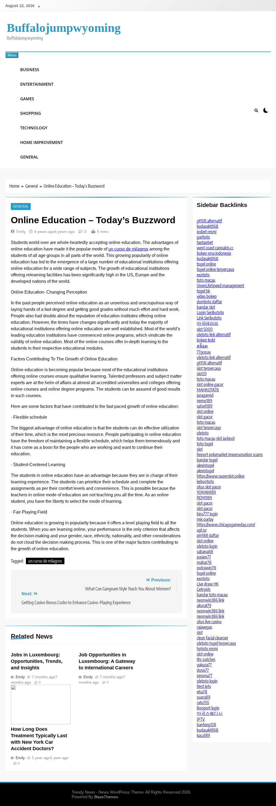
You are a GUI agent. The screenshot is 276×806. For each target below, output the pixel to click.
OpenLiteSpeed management (220, 285)
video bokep (207, 296)
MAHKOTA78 (208, 389)
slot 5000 (205, 329)
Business (29, 69)
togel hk (203, 291)
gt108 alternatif (209, 220)
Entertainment (36, 84)
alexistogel (205, 465)
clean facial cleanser (212, 637)
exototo (203, 274)
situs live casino (209, 621)
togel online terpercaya (215, 269)
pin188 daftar (208, 535)
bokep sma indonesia (214, 253)
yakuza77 (204, 664)
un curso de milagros (128, 249)
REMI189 (204, 497)
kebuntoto (205, 481)
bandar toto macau (212, 594)
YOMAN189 (206, 492)
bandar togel (207, 460)
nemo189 (204, 400)
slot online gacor (210, 384)
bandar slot (206, 307)
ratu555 (203, 702)
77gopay (204, 352)
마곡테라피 (207, 323)
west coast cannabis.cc (215, 247)
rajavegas (204, 627)
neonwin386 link (210, 600)
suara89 (203, 697)
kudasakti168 (207, 226)
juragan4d (205, 395)
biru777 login (207, 513)
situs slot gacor (209, 487)
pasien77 (204, 557)
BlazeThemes (106, 797)
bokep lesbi (206, 340)
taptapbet (205, 242)
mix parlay (205, 519)
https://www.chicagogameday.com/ (226, 524)
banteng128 (206, 724)
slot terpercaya (209, 368)
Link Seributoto (209, 318)
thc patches (206, 659)
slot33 (201, 373)
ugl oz (201, 530)
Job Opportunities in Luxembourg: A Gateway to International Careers (107, 661)
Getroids (204, 589)
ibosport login (208, 708)
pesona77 (204, 675)
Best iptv (204, 686)
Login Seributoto (210, 312)
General (29, 157)
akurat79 (204, 605)
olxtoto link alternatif (214, 334)
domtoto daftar (209, 301)
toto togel (205, 443)
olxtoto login (207, 546)
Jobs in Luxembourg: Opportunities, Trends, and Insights (37, 661)
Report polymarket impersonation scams (230, 454)
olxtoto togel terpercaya (216, 643)
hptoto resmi (207, 648)
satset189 (204, 406)
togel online (206, 264)
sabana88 (205, 551)
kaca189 (203, 735)
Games (27, 98)
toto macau (206, 280)
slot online (205, 411)
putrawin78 (206, 567)
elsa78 (202, 691)
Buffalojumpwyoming (64, 28)
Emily (21, 231)
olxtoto (203, 433)
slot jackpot (225, 438)
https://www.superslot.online (220, 476)
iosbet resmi (206, 231)
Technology (33, 127)
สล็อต (202, 346)
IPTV (201, 719)
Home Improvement (41, 142)
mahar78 (204, 562)
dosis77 (203, 670)
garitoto (203, 237)
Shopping (30, 113)
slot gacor (205, 416)
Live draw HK (208, 584)
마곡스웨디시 (210, 713)
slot (200, 449)
